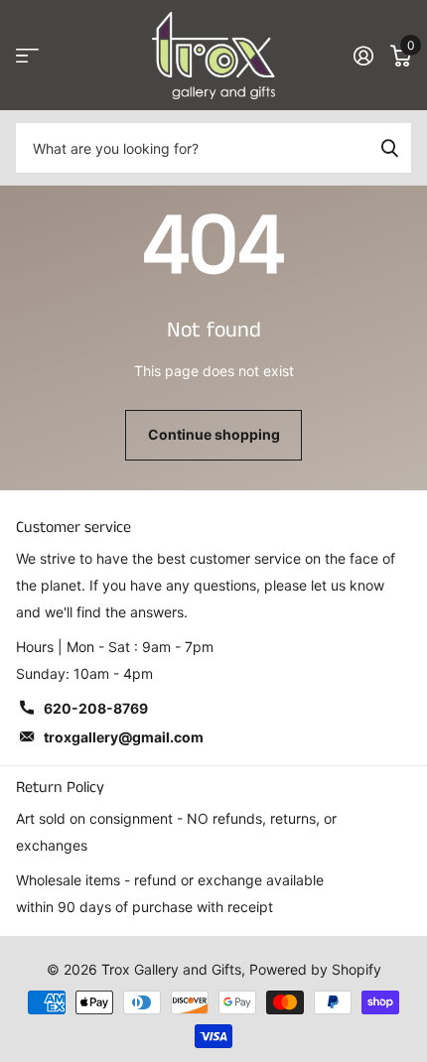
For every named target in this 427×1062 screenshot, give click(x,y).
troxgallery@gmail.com (124, 737)
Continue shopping (214, 434)
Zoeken (389, 148)
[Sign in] (363, 55)
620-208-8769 (96, 708)
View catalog (27, 56)
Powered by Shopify (315, 969)
